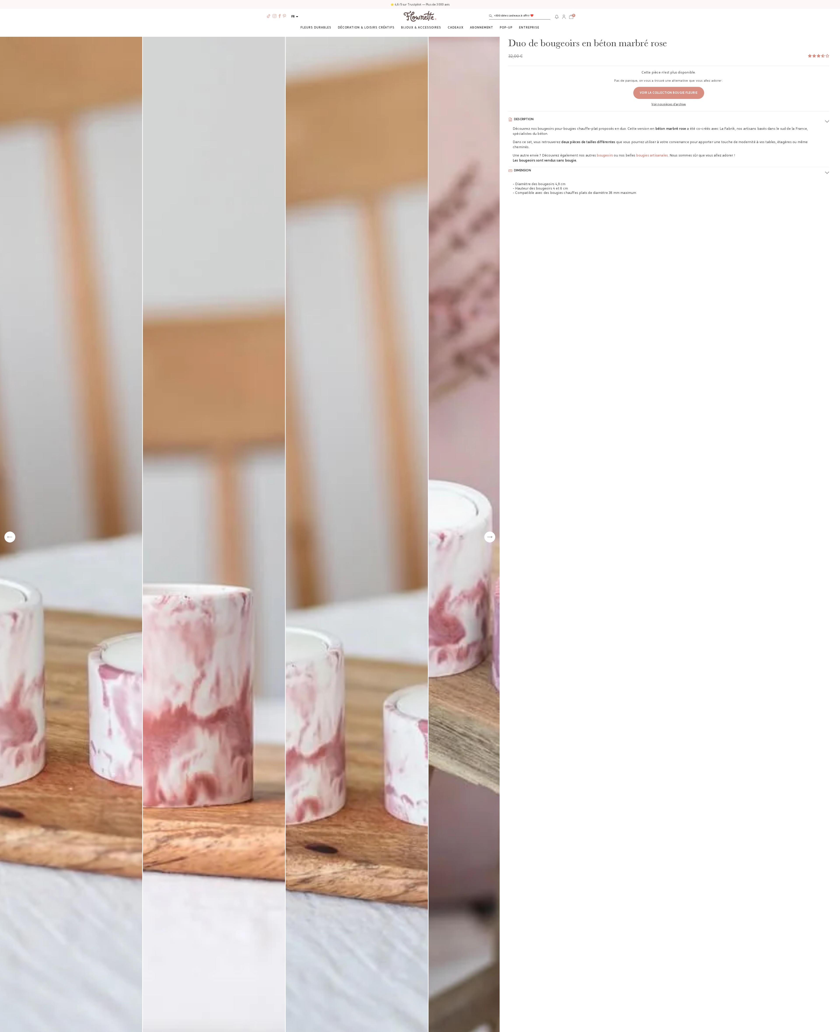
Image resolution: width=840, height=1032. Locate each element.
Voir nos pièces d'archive (668, 104)
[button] (519, 16)
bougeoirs (605, 155)
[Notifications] (557, 17)
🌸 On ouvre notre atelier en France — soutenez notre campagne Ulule (420, 4)
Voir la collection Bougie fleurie (668, 92)
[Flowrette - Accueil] (420, 17)
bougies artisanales (652, 155)
